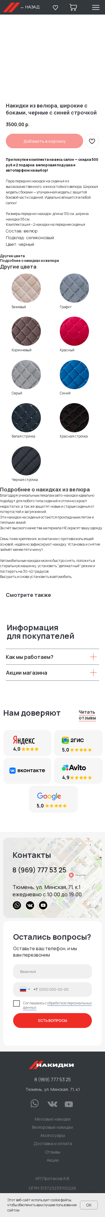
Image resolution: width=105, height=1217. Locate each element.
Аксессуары (52, 1135)
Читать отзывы (87, 715)
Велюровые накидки (52, 1127)
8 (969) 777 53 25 (39, 869)
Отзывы (52, 1152)
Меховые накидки (53, 1119)
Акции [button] (53, 1160)
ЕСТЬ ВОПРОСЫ (52, 1020)
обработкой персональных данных (57, 1005)
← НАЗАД (30, 7)
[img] (52, 878)
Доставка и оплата (53, 1143)
